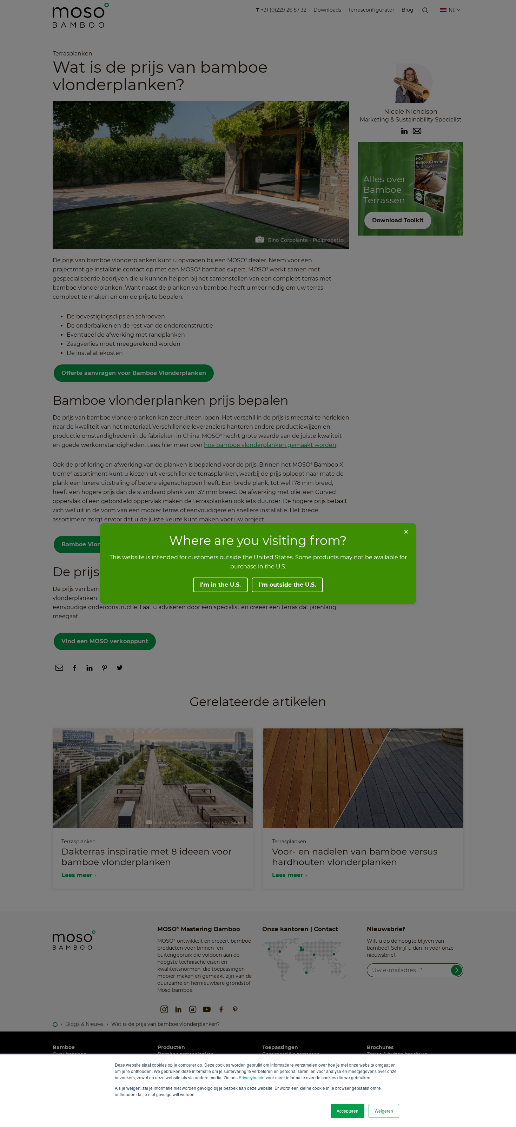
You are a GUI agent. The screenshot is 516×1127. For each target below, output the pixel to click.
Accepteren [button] (347, 1111)
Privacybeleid (252, 1077)
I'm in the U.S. (220, 584)
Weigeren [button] (384, 1111)
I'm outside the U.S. (287, 584)
